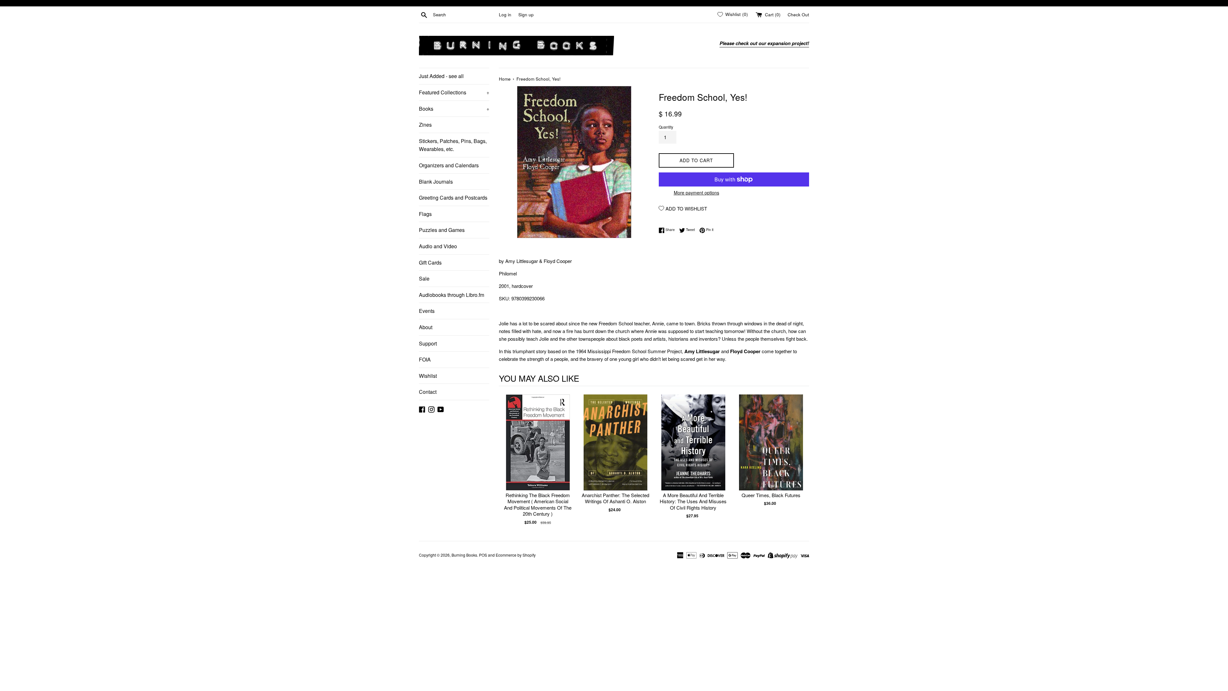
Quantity (666, 127)
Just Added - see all (441, 76)
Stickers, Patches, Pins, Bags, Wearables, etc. (453, 145)
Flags (425, 214)
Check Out (798, 15)
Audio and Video (438, 246)
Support (428, 343)
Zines (425, 124)
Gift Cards (430, 262)
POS (483, 555)
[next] (802, 460)
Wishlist (428, 375)
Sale (424, 278)
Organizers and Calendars (449, 165)
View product (537, 449)
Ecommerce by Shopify (516, 555)
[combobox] (464, 14)
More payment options (696, 192)
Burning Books (464, 555)
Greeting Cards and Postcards (453, 197)
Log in (505, 15)
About (425, 327)
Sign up (526, 15)
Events (427, 310)
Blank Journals (436, 181)
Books (454, 108)
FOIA (425, 359)
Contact (428, 391)
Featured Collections (454, 92)
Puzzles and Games (442, 230)
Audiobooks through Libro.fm (451, 294)
